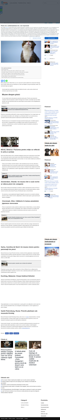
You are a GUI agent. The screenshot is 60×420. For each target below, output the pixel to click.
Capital (42, 402)
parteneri (7, 27)
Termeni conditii (4, 418)
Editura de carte (44, 413)
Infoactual (43, 411)
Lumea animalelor (24, 402)
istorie (27, 316)
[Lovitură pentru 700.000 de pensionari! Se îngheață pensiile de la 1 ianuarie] (47, 165)
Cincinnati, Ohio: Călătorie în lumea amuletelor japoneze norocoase (13, 73)
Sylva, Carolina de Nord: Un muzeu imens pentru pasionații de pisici (13, 74)
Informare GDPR (19, 418)
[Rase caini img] (52, 155)
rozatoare (16, 333)
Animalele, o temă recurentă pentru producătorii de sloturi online (15, 384)
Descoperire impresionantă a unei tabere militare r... (54, 127)
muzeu (7, 333)
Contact (26, 418)
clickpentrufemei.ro (26, 328)
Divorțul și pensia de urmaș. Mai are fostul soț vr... (54, 122)
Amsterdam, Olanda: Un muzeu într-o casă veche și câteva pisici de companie (15, 72)
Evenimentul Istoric (45, 407)
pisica (11, 333)
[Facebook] (2, 81)
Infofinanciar (43, 409)
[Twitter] (4, 81)
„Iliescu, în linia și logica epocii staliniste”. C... (53, 52)
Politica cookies (12, 418)
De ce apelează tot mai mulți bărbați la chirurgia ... (54, 42)
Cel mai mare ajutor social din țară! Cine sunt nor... (54, 64)
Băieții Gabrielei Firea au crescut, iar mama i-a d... (54, 47)
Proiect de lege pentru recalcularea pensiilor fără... (54, 137)
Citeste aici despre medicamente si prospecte (51, 241)
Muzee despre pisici (5, 69)
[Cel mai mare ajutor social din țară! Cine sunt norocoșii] (47, 63)
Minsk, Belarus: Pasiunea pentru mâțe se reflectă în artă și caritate (13, 70)
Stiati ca (22, 407)
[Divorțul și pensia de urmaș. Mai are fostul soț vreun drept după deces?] (47, 122)
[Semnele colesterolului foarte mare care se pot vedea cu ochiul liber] (47, 171)
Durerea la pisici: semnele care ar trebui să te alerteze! (20, 263)
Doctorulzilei (43, 415)
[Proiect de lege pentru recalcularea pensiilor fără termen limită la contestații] (47, 137)
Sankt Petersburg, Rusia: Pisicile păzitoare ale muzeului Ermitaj (12, 77)
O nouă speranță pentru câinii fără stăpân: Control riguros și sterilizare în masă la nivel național (21, 389)
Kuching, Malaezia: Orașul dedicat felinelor (9, 76)
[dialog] (30, 32)
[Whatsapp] (7, 81)
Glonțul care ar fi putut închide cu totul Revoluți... (54, 132)
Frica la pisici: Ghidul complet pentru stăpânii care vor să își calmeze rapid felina (18, 379)
